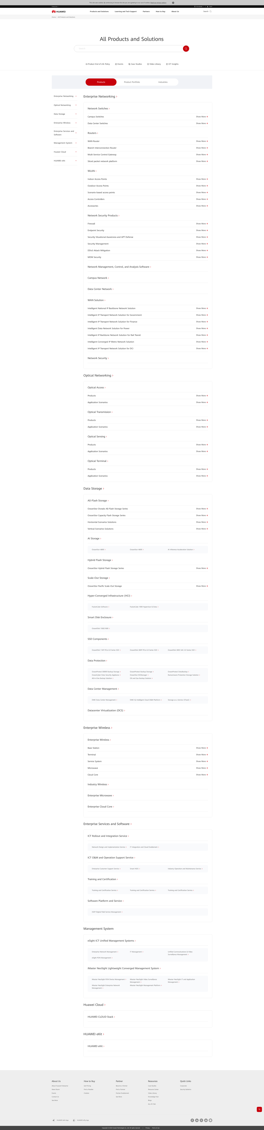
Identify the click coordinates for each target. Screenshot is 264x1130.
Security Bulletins (185, 1089)
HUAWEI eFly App (83, 1120)
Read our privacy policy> (158, 3)
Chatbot (86, 1093)
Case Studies (136, 64)
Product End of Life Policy (99, 64)
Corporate (183, 1086)
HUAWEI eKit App (62, 1120)
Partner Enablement (122, 1093)
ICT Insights (174, 64)
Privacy (148, 1128)
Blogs (150, 1100)
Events (120, 64)
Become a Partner (121, 1086)
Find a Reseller (88, 1089)
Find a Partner (120, 1089)
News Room (56, 1089)
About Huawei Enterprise (60, 1086)
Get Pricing (87, 1086)
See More (55, 1100)
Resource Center (153, 1089)
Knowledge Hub (153, 1097)
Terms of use (155, 1128)
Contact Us (55, 1097)
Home (54, 17)
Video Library (155, 64)
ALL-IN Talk (152, 1104)
